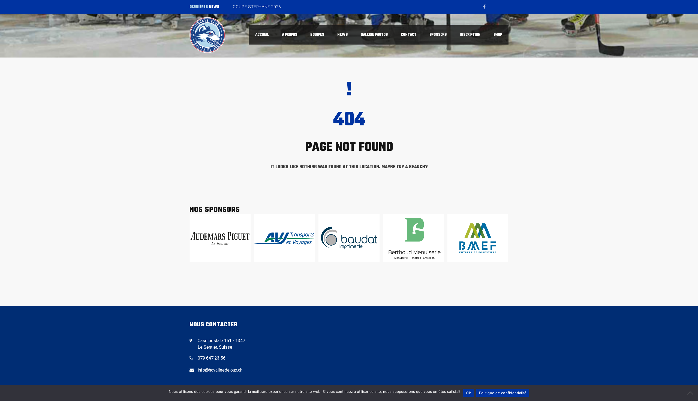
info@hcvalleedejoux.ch (220, 370)
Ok (468, 393)
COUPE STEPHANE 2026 (257, 6)
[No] (691, 393)
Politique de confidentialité (502, 393)
